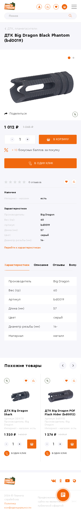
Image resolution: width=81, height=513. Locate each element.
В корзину (61, 139)
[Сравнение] (47, 6)
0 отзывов (35, 182)
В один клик (43, 163)
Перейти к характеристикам (22, 247)
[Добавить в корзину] (31, 444)
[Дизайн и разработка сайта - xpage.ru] (74, 501)
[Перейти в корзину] (64, 6)
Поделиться (18, 113)
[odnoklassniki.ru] (60, 480)
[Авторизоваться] (39, 6)
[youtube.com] (67, 480)
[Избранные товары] (56, 6)
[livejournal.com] (74, 480)
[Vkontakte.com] (53, 480)
